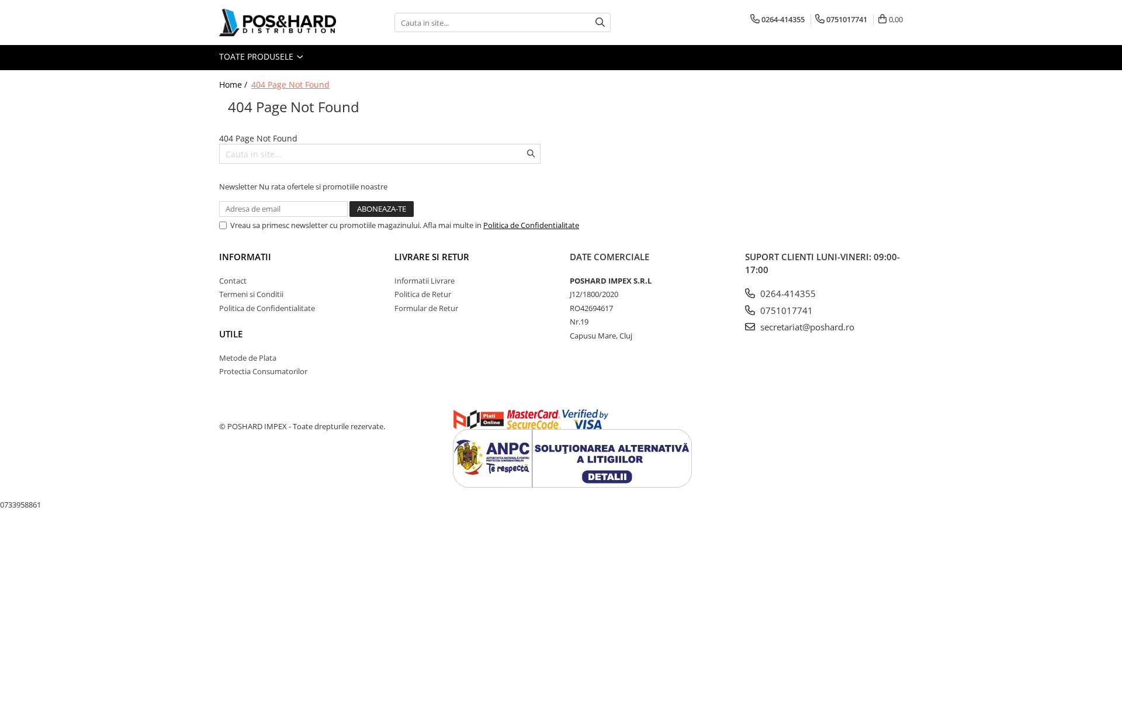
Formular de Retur (426, 308)
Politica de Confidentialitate (531, 225)
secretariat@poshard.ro (806, 327)
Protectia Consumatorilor (263, 371)
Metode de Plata (247, 358)
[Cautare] (600, 22)
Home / (234, 84)
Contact (233, 280)
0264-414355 (787, 293)
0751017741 (785, 310)
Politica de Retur (422, 294)
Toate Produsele (257, 56)
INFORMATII (245, 257)
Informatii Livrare (424, 280)
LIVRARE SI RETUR (431, 257)
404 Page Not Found (290, 84)
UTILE (231, 334)
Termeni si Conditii (251, 294)
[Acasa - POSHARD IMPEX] (277, 22)
